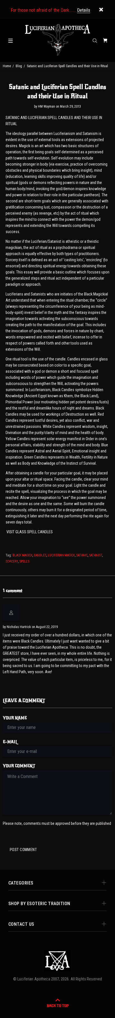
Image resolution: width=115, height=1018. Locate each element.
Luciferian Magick (61, 555)
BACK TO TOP (58, 1006)
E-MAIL (10, 742)
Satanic (82, 555)
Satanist (95, 555)
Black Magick (22, 555)
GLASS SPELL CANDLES (34, 532)
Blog (19, 66)
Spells (24, 561)
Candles (40, 555)
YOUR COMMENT (19, 766)
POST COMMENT (23, 849)
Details (83, 10)
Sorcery (12, 561)
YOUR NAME (15, 718)
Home (7, 66)
